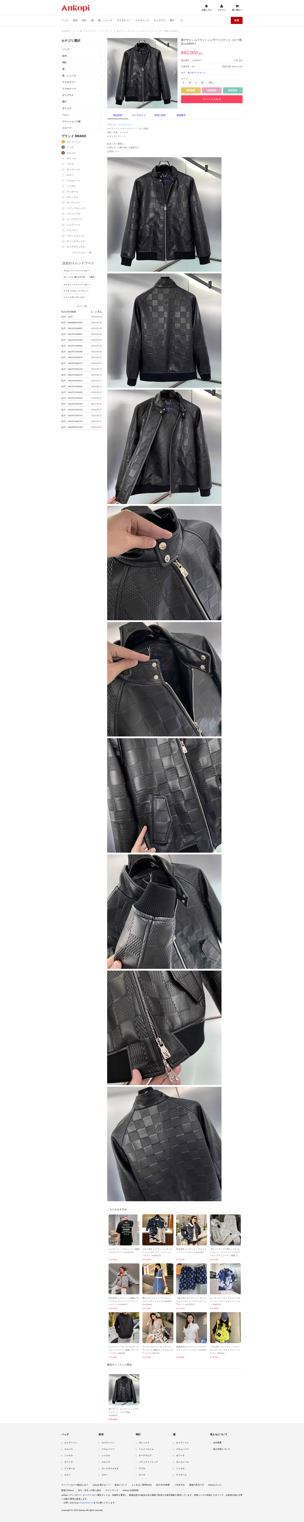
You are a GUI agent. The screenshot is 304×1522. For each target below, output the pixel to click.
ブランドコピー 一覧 (81, 253)
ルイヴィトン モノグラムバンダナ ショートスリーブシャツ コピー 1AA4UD (225, 1301)
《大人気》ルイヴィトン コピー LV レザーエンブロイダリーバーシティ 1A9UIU (225, 1350)
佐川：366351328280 (72, 352)
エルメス (71, 153)
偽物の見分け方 (196, 1485)
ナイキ (70, 147)
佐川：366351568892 (72, 328)
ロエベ (70, 175)
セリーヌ (71, 158)
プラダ (70, 164)
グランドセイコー (76, 236)
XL (202, 83)
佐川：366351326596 (72, 340)
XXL (211, 83)
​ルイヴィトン (182, 1443)
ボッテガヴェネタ (76, 247)
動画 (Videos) (67, 1490)
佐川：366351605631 (72, 381)
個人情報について (221, 1449)
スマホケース (142, 20)
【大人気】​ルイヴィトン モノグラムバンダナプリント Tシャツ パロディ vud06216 (157, 1252)
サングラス (159, 20)
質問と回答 (160, 115)
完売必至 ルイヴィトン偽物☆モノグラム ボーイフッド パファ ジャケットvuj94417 (124, 1301)
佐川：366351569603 (72, 392)
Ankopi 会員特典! (131, 1490)
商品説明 (117, 115)
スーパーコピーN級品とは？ (74, 1485)
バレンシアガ (73, 214)
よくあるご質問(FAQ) (142, 1485)
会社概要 (217, 1443)
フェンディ (72, 230)
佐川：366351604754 (72, 421)
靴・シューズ (105, 20)
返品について (121, 1485)
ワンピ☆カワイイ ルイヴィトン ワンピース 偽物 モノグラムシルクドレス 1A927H (157, 1350)
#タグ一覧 (82, 306)
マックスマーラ (75, 219)
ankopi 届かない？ (101, 1485)
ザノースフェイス (76, 241)
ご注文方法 (179, 1485)
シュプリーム (73, 225)
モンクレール (73, 169)
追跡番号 (181, 115)
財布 (75, 20)
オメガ (142, 1475)
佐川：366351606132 (72, 369)
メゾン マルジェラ (76, 208)
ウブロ (142, 1468)
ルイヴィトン (73, 142)
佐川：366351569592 (72, 404)
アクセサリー (124, 20)
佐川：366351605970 (72, 357)
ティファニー (73, 203)
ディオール (72, 192)
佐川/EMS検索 (163, 1485)
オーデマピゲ (145, 1455)
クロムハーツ (73, 181)
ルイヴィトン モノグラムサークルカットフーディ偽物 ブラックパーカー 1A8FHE (124, 1350)
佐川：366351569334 (72, 410)
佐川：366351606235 (72, 375)
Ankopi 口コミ (215, 1485)
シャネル (71, 186)
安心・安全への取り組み (89, 1490)
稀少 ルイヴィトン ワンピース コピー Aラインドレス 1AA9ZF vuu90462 (157, 1301)
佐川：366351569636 (72, 386)
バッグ (64, 20)
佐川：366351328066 (72, 346)
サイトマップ (112, 1490)
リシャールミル (146, 1449)
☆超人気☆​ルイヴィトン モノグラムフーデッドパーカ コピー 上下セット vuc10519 (191, 1301)
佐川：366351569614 (72, 398)
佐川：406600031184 (72, 427)
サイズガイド (139, 115)
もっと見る (96, 311)
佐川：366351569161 (72, 415)
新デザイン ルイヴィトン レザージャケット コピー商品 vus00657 (124, 1412)
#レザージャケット (197, 73)
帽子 (172, 20)
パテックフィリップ (148, 1462)
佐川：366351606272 (72, 363)
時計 (84, 20)
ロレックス (72, 197)
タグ (183, 73)
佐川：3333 (67, 317)
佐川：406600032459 (72, 322)
